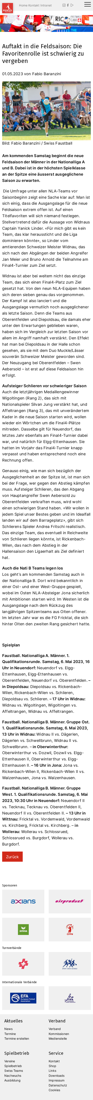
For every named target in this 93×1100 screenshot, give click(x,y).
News (8, 1029)
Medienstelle (58, 1038)
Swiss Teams (13, 1070)
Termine (10, 1034)
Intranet (46, 5)
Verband (55, 1029)
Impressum (57, 1080)
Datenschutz (58, 1085)
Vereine (9, 1061)
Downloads (57, 1075)
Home (23, 5)
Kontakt (33, 5)
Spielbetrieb (13, 1066)
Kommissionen (59, 1034)
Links (52, 1070)
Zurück (12, 857)
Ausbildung (12, 1080)
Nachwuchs (12, 1075)
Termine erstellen (16, 1038)
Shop (52, 1066)
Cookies (54, 1090)
